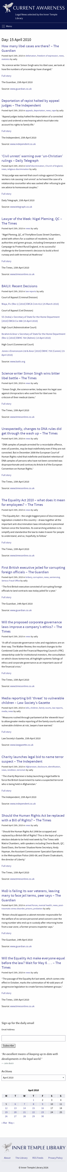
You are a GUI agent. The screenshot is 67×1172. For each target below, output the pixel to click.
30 (42, 1116)
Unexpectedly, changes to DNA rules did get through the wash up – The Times (32, 431)
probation (38, 908)
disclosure (42, 766)
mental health (45, 905)
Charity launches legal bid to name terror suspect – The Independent (33, 759)
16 (42, 1108)
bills (27, 707)
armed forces (32, 905)
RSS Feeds (37, 1157)
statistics (6, 59)
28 (24, 1116)
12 (6, 1108)
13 (15, 1108)
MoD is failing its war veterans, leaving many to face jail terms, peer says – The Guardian (31, 895)
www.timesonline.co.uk (22, 274)
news (61, 55)
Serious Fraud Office (11, 580)
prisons (29, 908)
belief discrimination (35, 165)
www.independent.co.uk (23, 144)
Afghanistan (31, 766)
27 (15, 1116)
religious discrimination (18, 169)
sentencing (55, 577)
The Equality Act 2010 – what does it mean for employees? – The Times (33, 502)
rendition (11, 770)
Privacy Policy (55, 1157)
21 (24, 1112)
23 (42, 1112)
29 (33, 1116)
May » (11, 1122)
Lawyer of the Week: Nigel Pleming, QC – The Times (32, 221)
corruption (38, 577)
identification (54, 766)
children (34, 707)
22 (33, 1112)
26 (6, 1116)
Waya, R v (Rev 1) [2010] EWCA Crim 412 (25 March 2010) (30, 304)
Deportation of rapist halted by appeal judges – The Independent (30, 102)
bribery (29, 577)
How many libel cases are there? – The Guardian (30, 48)
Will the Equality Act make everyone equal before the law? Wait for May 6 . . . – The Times (33, 963)
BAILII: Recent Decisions (19, 286)
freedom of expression (47, 55)
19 (6, 1112)
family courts (45, 707)
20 (15, 1112)
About (7, 1157)
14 (24, 1108)
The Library (21, 1157)
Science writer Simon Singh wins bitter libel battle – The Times (31, 375)
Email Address (8, 1029)
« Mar (4, 1122)
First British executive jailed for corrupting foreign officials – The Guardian (33, 569)
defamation (31, 55)
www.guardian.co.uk (21, 88)
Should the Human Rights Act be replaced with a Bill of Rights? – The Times (33, 817)
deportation (39, 110)
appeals (29, 110)
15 (33, 1108)
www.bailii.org (17, 361)
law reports (31, 291)
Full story (6, 75)
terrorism (21, 770)
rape (54, 110)
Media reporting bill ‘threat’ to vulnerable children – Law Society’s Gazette (33, 700)
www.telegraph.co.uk (21, 206)
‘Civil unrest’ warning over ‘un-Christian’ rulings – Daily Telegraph (32, 158)
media (4, 711)
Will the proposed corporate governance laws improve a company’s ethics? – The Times (32, 627)
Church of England (53, 165)
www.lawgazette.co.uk (21, 744)
